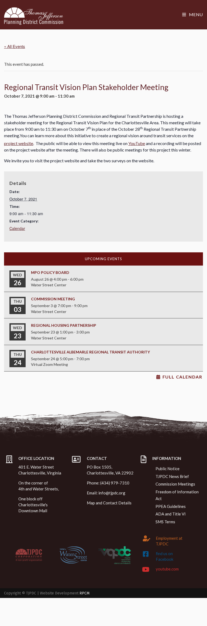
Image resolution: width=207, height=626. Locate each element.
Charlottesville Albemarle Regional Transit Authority (90, 352)
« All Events (14, 46)
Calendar (17, 228)
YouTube (136, 143)
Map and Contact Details (109, 502)
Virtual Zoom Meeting (49, 364)
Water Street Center (48, 285)
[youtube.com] (146, 569)
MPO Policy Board (50, 272)
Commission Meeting (53, 299)
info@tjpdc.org (111, 492)
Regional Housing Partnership (63, 325)
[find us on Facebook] (146, 554)
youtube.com (167, 568)
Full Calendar (182, 377)
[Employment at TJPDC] (147, 538)
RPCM (84, 593)
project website (18, 143)
